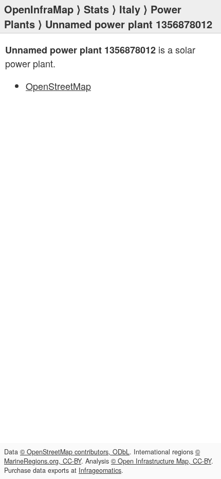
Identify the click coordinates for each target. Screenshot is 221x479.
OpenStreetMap (58, 86)
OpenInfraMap (38, 9)
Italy (129, 9)
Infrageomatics (100, 470)
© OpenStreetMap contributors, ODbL (75, 451)
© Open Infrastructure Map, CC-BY (161, 461)
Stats (96, 9)
